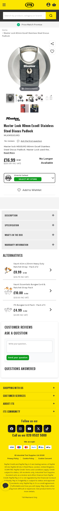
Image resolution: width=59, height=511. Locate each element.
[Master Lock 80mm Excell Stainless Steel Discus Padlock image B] (34, 108)
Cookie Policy (28, 458)
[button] (4, 4)
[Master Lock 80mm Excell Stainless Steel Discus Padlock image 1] (20, 98)
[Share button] (52, 44)
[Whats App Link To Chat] (15, 484)
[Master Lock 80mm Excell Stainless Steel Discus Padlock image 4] (49, 98)
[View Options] (51, 270)
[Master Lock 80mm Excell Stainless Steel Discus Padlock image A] (25, 108)
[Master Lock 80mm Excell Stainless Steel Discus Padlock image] (10, 98)
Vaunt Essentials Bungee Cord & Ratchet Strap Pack (29, 286)
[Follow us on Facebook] (11, 428)
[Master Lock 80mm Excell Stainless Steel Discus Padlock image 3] (39, 98)
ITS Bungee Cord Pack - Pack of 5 (29, 305)
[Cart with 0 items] (54, 4)
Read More (9, 153)
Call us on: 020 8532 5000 (29, 435)
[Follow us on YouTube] (29, 428)
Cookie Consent (45, 458)
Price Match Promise (31, 24)
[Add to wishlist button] (52, 51)
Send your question (18, 357)
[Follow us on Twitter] (38, 428)
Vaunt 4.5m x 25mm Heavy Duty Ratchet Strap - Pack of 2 (28, 265)
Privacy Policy (13, 458)
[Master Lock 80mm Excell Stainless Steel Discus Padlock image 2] (29, 98)
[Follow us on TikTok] (47, 428)
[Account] (48, 4)
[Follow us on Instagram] (20, 428)
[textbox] (29, 347)
